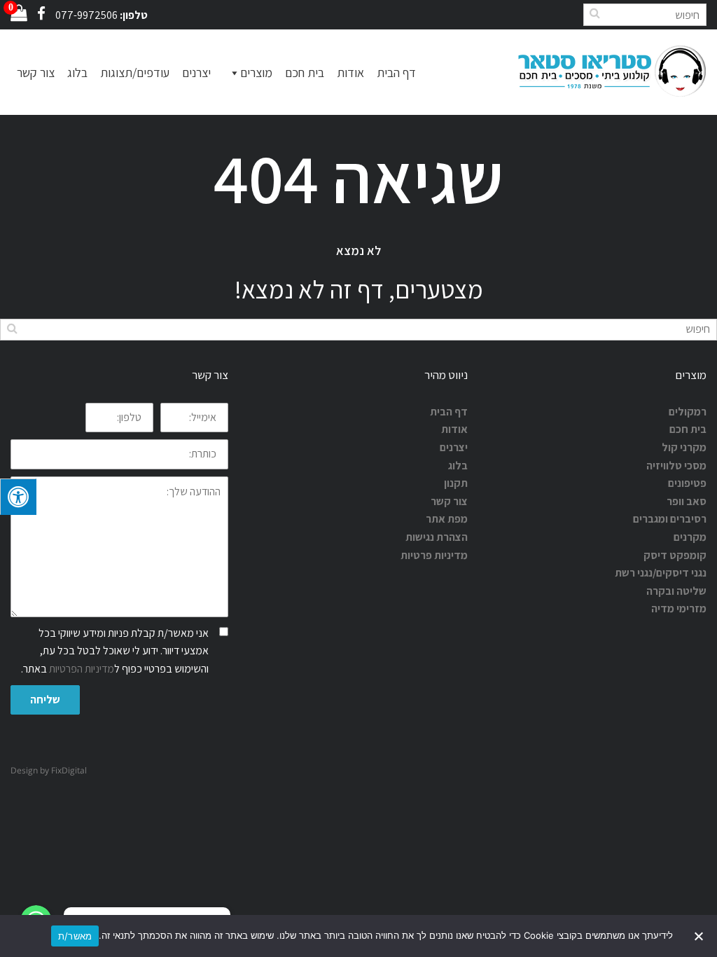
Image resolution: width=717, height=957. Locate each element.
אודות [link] (454, 429)
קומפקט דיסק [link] (674, 555)
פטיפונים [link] (687, 483)
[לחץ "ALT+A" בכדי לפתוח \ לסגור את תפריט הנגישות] (18, 496)
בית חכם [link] (687, 429)
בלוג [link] (458, 465)
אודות (350, 72)
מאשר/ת (75, 936)
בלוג (77, 72)
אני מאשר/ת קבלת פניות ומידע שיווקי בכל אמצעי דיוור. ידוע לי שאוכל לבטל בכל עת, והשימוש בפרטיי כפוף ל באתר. (115, 651)
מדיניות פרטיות (434, 555)
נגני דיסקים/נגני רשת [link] (660, 572)
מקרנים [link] (690, 537)
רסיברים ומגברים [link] (669, 518)
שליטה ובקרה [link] (676, 591)
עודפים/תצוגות (134, 72)
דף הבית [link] (449, 411)
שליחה (45, 699)
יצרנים (196, 72)
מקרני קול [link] (684, 447)
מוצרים (256, 72)
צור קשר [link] (449, 501)
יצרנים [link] (454, 447)
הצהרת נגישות (436, 537)
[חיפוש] (594, 13)
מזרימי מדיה (678, 608)
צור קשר (36, 72)
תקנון (456, 483)
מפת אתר (447, 518)
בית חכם (304, 72)
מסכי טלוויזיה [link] (676, 465)
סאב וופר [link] (686, 501)
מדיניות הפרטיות (81, 668)
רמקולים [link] (687, 411)
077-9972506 (86, 15)
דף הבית (396, 72)
